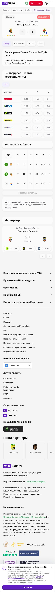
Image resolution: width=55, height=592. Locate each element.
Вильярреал (23, 24)
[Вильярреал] (11, 32)
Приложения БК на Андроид (19, 280)
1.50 (26, 113)
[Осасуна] (10, 239)
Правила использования (14, 339)
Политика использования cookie (18, 343)
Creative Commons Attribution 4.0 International (24, 517)
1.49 (26, 99)
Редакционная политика (14, 351)
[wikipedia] (35, 545)
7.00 (48, 134)
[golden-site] (17, 545)
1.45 (26, 134)
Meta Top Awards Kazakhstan (11, 388)
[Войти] (46, 3)
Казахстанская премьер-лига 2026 (22, 273)
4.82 (37, 106)
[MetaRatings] (12, 466)
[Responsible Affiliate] (29, 562)
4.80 (37, 120)
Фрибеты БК (10, 288)
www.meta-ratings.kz (36, 482)
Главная (6, 10)
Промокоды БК (12, 295)
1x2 (5, 84)
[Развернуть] (8, 155)
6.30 (48, 120)
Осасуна (21, 231)
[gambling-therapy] (10, 563)
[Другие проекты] (10, 3)
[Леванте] (44, 239)
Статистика (19, 44)
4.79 (37, 99)
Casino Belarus (10, 378)
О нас (6, 317)
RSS (5, 330)
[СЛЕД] (49, 256)
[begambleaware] (29, 553)
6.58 (48, 113)
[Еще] (51, 3)
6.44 (48, 99)
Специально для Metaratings (16, 326)
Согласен (27, 587)
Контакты (7, 313)
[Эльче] (44, 32)
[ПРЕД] (42, 256)
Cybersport (8, 383)
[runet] (6, 545)
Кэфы (31, 44)
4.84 (37, 113)
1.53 (26, 106)
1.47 (26, 120)
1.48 (26, 127)
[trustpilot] (10, 553)
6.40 (48, 106)
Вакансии (7, 322)
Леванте (33, 231)
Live (40, 44)
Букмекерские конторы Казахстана (23, 302)
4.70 (37, 134)
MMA (5, 394)
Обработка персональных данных (19, 347)
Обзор (6, 44)
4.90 (37, 127)
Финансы (7, 398)
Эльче (35, 24)
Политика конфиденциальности (18, 335)
